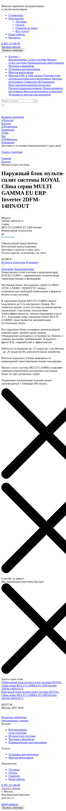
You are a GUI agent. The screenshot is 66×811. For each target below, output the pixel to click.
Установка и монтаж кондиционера (29, 94)
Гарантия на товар (26, 27)
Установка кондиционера (23, 754)
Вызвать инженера (13, 50)
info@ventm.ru (9, 804)
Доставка (21, 21)
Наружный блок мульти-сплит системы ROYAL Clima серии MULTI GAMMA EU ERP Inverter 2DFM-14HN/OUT (30, 695)
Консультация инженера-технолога (29, 85)
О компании (15, 15)
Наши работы (16, 34)
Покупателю (16, 18)
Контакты (14, 37)
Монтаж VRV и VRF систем (25, 75)
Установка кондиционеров (24, 69)
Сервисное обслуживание (39, 81)
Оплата (19, 24)
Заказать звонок (10, 46)
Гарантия (14, 775)
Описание (7, 269)
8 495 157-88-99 (10, 43)
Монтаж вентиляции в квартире (43, 91)
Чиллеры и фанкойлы (21, 65)
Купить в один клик (13, 262)
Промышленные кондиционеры (27, 742)
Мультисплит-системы (22, 736)
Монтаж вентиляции (20, 72)
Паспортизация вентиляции (25, 88)
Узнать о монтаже (12, 151)
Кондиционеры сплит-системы (17, 731)
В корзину (32, 262)
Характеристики (24, 269)
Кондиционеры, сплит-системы (27, 59)
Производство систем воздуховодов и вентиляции (34, 77)
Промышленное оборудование (45, 62)
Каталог (14, 56)
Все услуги (22, 31)
